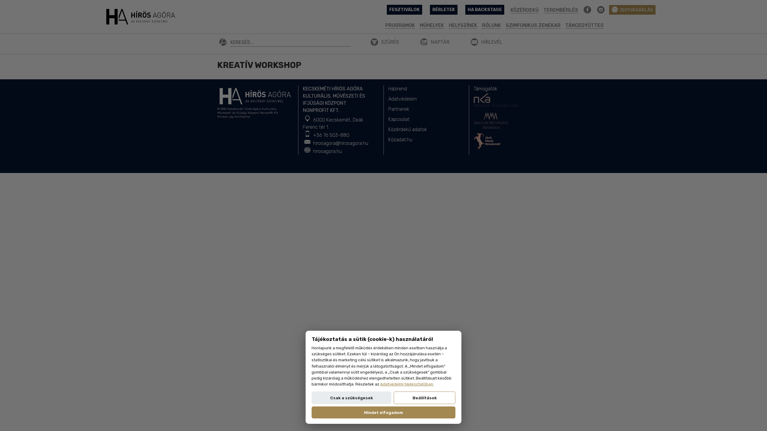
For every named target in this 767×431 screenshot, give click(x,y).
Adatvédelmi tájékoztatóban (406, 384)
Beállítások (425, 397)
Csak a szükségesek (351, 397)
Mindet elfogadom (383, 412)
